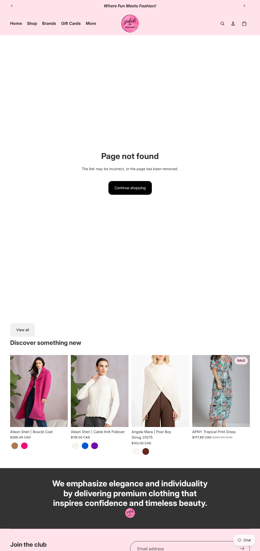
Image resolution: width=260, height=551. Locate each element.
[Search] (222, 23)
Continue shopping (130, 188)
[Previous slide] (12, 5)
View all (22, 330)
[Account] (233, 23)
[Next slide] (244, 5)
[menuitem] (91, 23)
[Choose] (59, 419)
